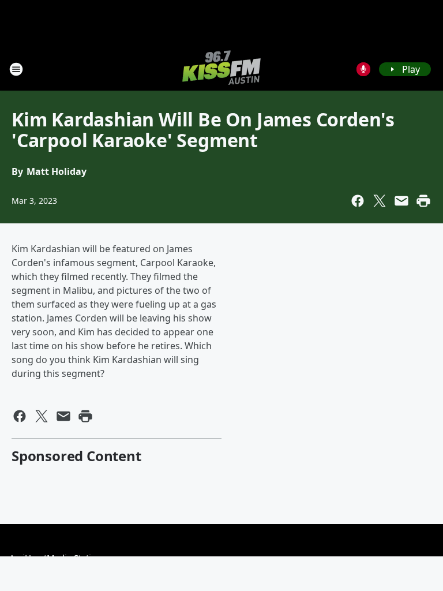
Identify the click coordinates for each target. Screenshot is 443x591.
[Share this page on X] (379, 201)
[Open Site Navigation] (16, 69)
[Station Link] (221, 69)
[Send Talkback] (363, 69)
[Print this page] (423, 201)
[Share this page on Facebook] (358, 201)
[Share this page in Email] (401, 201)
